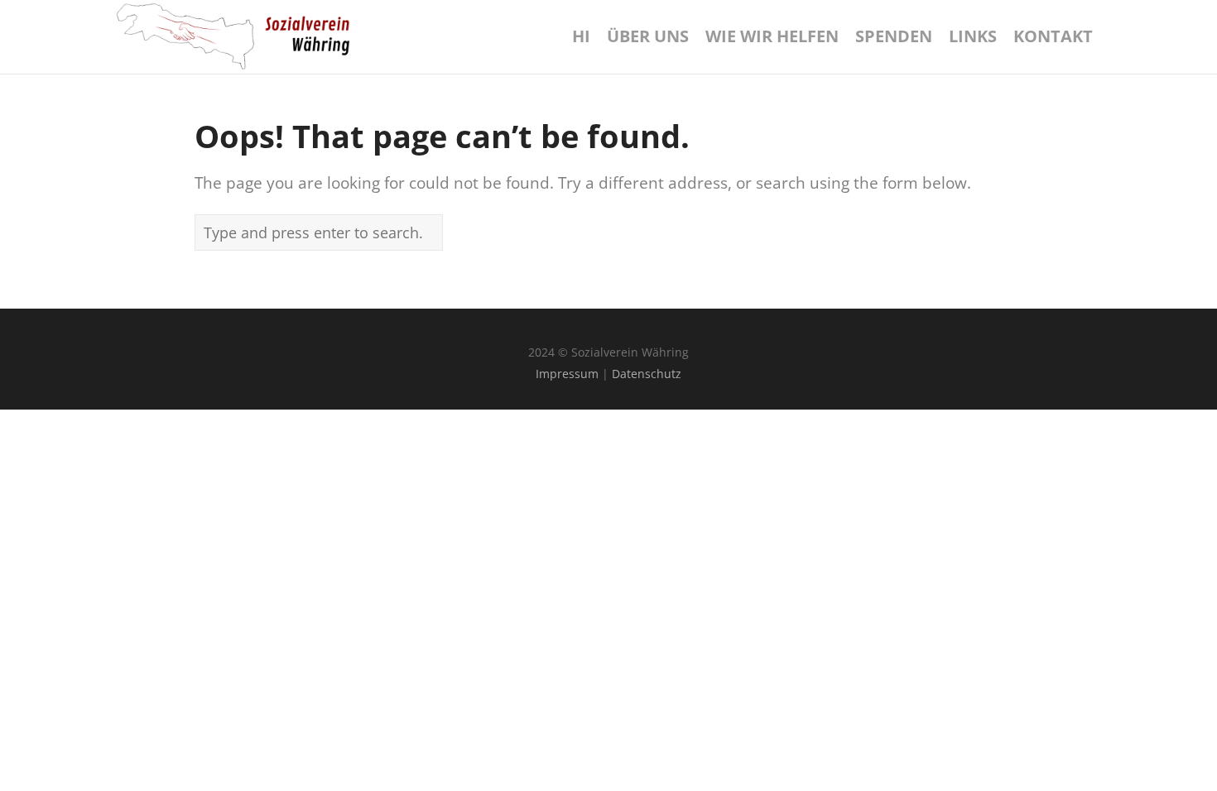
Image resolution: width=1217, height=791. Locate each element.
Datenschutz (646, 373)
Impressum (567, 373)
